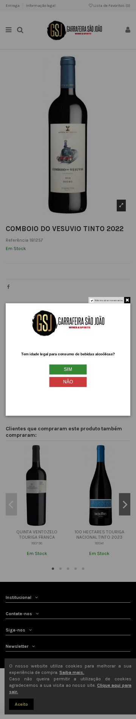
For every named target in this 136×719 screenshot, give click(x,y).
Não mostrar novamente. (109, 300)
